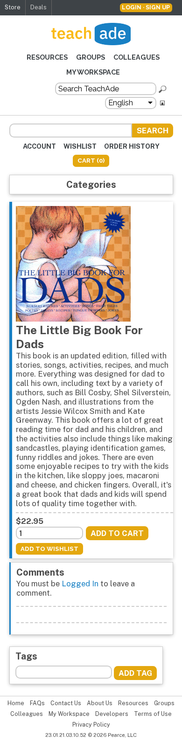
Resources (47, 57)
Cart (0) (91, 160)
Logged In (80, 583)
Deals (38, 7)
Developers (111, 714)
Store (13, 7)
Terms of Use (153, 714)
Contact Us (65, 703)
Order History (132, 146)
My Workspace (93, 72)
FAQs (37, 703)
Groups (90, 57)
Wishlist (80, 146)
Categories (91, 184)
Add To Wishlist (49, 548)
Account (39, 146)
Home (15, 703)
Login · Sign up (146, 7)
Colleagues (136, 57)
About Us (99, 703)
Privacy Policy (91, 724)
